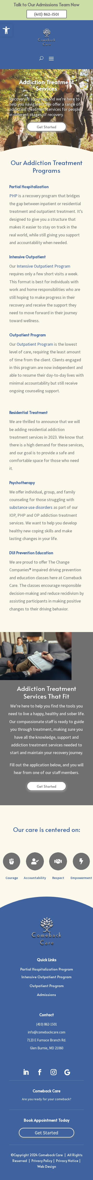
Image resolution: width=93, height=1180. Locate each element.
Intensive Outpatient (27, 256)
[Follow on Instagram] (53, 1072)
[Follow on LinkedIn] (26, 1072)
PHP (13, 195)
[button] (6, 30)
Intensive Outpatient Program (43, 266)
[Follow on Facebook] (40, 1072)
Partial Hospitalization (29, 186)
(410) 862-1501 (46, 14)
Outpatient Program (27, 334)
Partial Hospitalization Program (46, 968)
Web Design (46, 1166)
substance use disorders (30, 507)
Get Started (46, 126)
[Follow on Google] (67, 1072)
